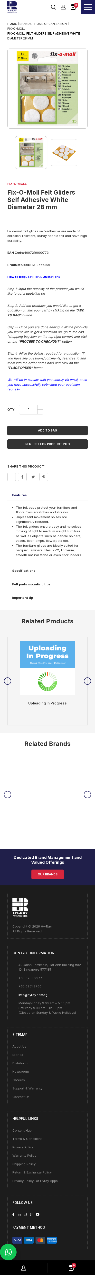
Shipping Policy (24, 1164)
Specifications (24, 570)
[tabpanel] (47, 681)
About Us (19, 1046)
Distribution (20, 1063)
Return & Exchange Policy (32, 1172)
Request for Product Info (47, 444)
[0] (73, 7)
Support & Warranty (27, 1088)
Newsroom (20, 1071)
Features (19, 495)
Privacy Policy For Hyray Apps (35, 1181)
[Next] (87, 681)
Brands (17, 1055)
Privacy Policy (23, 1147)
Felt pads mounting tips (31, 584)
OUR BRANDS (47, 874)
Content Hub (22, 1130)
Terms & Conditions (27, 1139)
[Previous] (7, 681)
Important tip (22, 598)
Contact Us (20, 1097)
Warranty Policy (24, 1155)
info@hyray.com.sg (33, 995)
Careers (18, 1080)
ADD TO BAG (47, 430)
